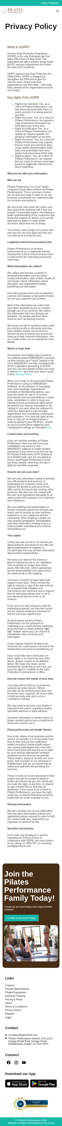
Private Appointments (17, 989)
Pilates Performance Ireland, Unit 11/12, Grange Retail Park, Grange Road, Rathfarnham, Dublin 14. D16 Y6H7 (30, 1041)
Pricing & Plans (14, 999)
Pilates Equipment (15, 992)
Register (10, 1013)
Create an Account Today (21, 918)
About (8, 1003)
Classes (9, 985)
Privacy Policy (24, 374)
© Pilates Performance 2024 (31, 1120)
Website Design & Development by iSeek (31, 1123)
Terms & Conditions (16, 1006)
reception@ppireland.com (23, 1035)
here (20, 371)
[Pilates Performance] (13, 11)
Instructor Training (15, 996)
